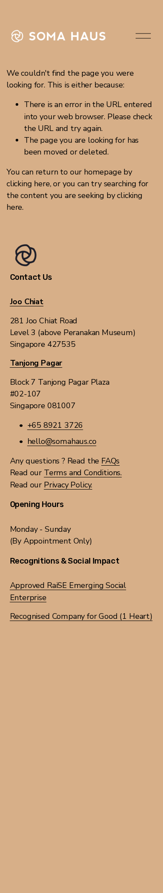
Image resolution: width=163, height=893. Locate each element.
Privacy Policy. (68, 485)
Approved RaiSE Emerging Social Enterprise (68, 591)
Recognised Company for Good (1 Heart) (81, 616)
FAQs (110, 461)
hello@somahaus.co (61, 441)
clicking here (28, 183)
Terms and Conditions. (83, 472)
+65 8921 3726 (55, 425)
